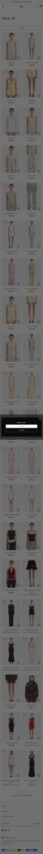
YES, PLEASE (21, 426)
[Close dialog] (40, 419)
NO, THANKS (21, 430)
